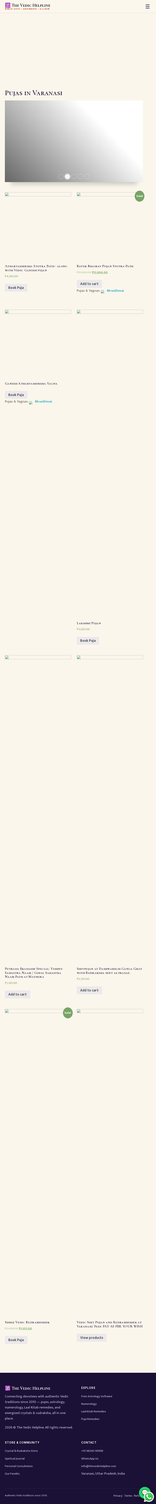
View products (91, 1338)
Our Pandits (12, 1473)
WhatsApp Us (90, 1458)
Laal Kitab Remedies (93, 1411)
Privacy (118, 1495)
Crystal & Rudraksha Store (21, 1450)
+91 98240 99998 (92, 1450)
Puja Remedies (90, 1419)
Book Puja (16, 288)
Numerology (89, 1403)
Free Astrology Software (96, 1396)
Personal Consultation (19, 1466)
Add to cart (89, 284)
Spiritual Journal (15, 1458)
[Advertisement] (78, 43)
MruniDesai (115, 291)
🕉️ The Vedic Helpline (27, 6)
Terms (128, 1495)
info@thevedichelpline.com (98, 1466)
